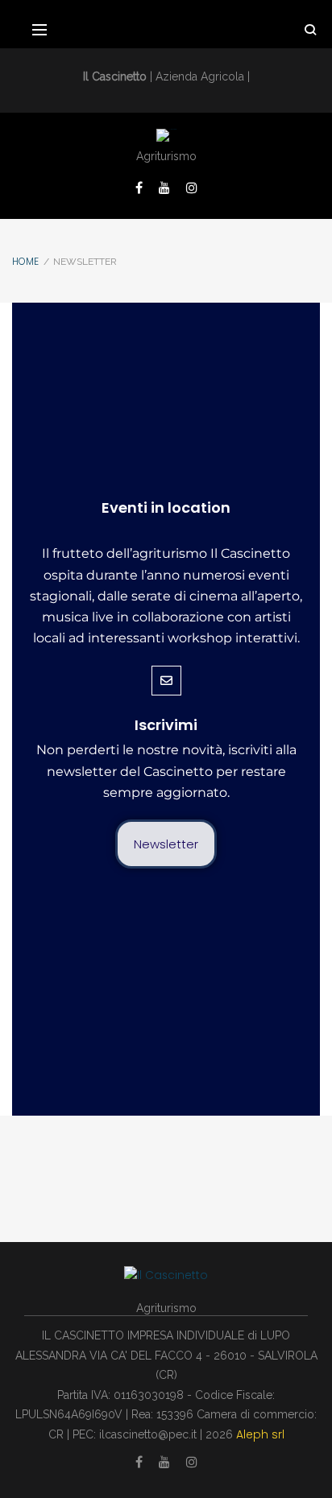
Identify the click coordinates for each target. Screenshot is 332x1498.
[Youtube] (164, 187)
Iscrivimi (166, 725)
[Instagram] (191, 187)
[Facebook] (139, 187)
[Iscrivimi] (166, 680)
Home (25, 261)
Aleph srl (260, 1434)
